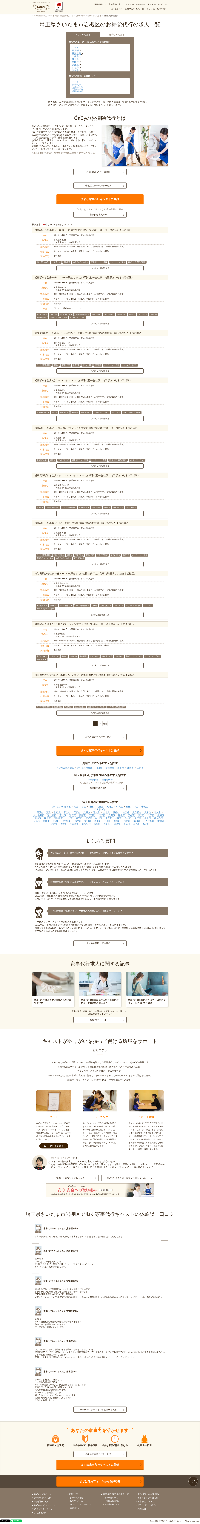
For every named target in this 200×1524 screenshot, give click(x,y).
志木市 (62, 815)
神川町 (107, 824)
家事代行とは (100, 4)
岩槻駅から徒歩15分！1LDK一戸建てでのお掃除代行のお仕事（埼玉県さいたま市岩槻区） (84, 277)
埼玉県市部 (99, 809)
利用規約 (142, 1509)
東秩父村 (86, 824)
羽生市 (69, 818)
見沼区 (110, 806)
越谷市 (120, 768)
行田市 (141, 815)
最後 (105, 723)
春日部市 (109, 768)
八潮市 (86, 812)
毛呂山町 (67, 821)
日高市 (36, 821)
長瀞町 (63, 824)
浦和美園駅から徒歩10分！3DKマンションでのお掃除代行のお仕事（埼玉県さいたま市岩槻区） (87, 475)
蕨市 (48, 812)
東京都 (75, 50)
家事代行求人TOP (98, 214)
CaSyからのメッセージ (135, 4)
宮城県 (75, 70)
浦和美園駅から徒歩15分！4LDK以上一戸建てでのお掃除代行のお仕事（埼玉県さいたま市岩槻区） (89, 333)
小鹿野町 (74, 824)
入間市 (111, 815)
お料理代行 (77, 90)
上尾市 (147, 812)
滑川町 (87, 821)
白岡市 (140, 768)
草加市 (96, 812)
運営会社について (146, 1501)
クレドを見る (57, 1146)
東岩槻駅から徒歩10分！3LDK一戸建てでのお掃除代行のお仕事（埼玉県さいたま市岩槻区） (85, 573)
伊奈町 (56, 821)
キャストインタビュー (157, 4)
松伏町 (126, 812)
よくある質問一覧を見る (98, 943)
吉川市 (106, 812)
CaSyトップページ (42, 1494)
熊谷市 (131, 815)
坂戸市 (138, 818)
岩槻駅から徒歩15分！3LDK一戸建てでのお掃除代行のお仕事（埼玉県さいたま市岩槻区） (84, 230)
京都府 (75, 67)
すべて (75, 47)
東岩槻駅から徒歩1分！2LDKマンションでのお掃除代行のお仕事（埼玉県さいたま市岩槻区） (86, 674)
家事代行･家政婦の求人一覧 (63, 16)
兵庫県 (75, 65)
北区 (91, 806)
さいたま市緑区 (84, 768)
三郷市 (77, 812)
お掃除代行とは (76, 1498)
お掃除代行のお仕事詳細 (98, 172)
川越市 (157, 812)
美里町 (97, 824)
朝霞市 (72, 815)
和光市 (67, 812)
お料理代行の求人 (112, 1504)
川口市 (99, 768)
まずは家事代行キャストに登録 (100, 199)
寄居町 (126, 824)
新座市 (82, 815)
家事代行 (76, 84)
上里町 (117, 824)
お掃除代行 (80, 16)
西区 (83, 806)
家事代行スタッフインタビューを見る (98, 1409)
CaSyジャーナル (98, 1020)
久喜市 (108, 818)
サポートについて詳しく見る (70, 1178)
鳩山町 (136, 821)
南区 (76, 806)
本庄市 (47, 818)
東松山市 (58, 818)
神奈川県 (76, 53)
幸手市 (147, 818)
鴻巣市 (79, 818)
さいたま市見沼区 (65, 768)
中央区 (119, 806)
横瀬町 (160, 821)
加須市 (37, 818)
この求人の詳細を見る (100, 268)
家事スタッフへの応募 (148, 1498)
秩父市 (151, 815)
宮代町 (136, 824)
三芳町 (92, 815)
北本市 (118, 818)
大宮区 (100, 806)
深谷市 (89, 818)
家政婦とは (74, 1508)
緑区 (136, 806)
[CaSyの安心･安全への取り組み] (100, 1190)
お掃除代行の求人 (112, 1501)
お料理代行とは (76, 1501)
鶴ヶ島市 (158, 818)
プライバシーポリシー (148, 1505)
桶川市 (98, 818)
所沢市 (102, 815)
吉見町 (127, 821)
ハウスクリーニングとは (80, 1504)
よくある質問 (116, 9)
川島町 (117, 821)
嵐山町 (97, 821)
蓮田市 (130, 768)
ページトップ (193, 1483)
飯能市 (160, 815)
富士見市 (51, 815)
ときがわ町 (148, 821)
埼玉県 (88, 16)
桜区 (128, 806)
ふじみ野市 (38, 815)
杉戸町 (146, 824)
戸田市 (40, 812)
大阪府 (75, 62)
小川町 (107, 821)
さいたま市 (97, 16)
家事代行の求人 (111, 1498)
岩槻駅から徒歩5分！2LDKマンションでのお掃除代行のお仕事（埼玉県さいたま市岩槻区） (85, 624)
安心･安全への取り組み (157, 9)
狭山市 (121, 815)
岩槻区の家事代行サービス (98, 185)
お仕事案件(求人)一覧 (134, 9)
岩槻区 (144, 806)
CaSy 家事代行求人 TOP (41, 16)
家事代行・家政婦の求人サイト (42, 2)
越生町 (78, 821)
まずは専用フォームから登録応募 (100, 1481)
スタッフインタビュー (44, 1509)
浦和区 (67, 806)
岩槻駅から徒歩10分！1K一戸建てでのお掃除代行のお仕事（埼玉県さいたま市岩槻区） (83, 523)
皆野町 (53, 824)
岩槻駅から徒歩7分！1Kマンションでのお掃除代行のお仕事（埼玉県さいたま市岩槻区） (83, 380)
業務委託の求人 (115, 4)
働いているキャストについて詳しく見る (126, 1178)
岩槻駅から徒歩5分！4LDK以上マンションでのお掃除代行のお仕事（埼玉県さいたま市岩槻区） (87, 428)
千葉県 (75, 56)
